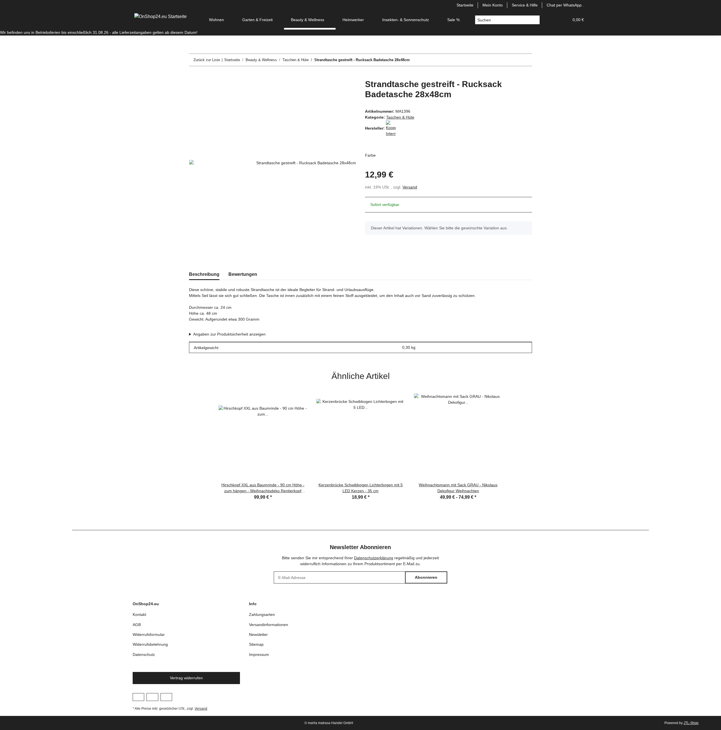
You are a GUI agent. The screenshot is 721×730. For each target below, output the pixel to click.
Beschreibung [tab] (204, 274)
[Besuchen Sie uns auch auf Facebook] (138, 697)
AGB (137, 624)
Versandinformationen (268, 624)
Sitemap (256, 644)
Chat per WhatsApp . (565, 5)
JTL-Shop (691, 723)
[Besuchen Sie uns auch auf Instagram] (152, 697)
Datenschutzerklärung (373, 558)
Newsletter (258, 634)
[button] (551, 20)
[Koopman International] (391, 128)
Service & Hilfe (525, 5)
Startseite (465, 5)
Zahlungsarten (262, 614)
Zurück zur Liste (206, 60)
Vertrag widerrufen (186, 678)
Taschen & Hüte (400, 117)
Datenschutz (144, 654)
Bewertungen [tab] (242, 274)
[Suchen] (535, 20)
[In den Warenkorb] (193, 76)
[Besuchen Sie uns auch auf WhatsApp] (166, 697)
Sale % (453, 19)
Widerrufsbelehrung (150, 644)
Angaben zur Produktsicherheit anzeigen (229, 334)
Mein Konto (492, 5)
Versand (409, 187)
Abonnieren (426, 577)
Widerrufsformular (149, 634)
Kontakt (139, 614)
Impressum (259, 654)
